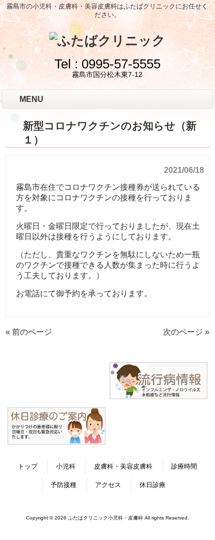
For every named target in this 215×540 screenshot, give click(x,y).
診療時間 (184, 466)
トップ (28, 466)
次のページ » (186, 332)
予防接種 (63, 485)
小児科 (66, 466)
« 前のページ (29, 332)
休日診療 (153, 485)
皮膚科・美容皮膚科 (123, 466)
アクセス (108, 485)
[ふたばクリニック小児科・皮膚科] (108, 40)
